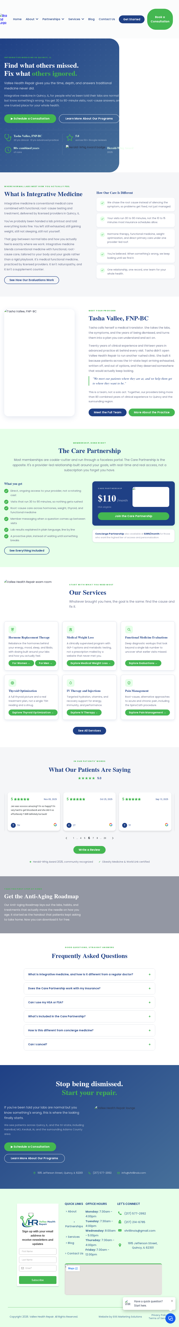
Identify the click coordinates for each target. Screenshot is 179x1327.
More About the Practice (152, 412)
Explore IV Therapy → (84, 712)
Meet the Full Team (107, 412)
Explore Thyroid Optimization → (33, 712)
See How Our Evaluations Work (31, 280)
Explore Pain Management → (147, 712)
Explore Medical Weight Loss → (91, 663)
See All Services (89, 731)
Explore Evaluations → (143, 663)
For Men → (45, 663)
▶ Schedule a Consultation (30, 119)
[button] (36, 19)
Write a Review (89, 850)
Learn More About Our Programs (89, 119)
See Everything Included (26, 551)
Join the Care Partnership (133, 516)
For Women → (21, 663)
